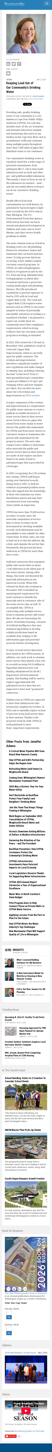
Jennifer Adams (38, 96)
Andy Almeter (22, 995)
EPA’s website (33, 395)
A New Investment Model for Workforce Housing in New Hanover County (30, 976)
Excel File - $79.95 (12, 1325)
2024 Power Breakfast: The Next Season (20, 1353)
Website (9, 54)
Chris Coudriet (22, 982)
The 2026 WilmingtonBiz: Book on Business (26, 1293)
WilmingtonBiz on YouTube (30, 1431)
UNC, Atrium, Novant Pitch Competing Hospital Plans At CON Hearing (22, 1054)
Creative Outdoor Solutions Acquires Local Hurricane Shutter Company (25, 1043)
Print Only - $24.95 (12, 1309)
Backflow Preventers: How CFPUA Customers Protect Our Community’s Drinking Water (26, 852)
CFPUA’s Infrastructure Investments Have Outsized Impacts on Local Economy (23, 864)
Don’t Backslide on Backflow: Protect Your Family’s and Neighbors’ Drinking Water (24, 798)
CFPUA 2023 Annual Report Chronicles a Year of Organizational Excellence (27, 885)
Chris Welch (21, 966)
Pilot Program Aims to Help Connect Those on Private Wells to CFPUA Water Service (26, 906)
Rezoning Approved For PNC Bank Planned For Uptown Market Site (32, 1031)
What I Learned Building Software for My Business (29, 961)
